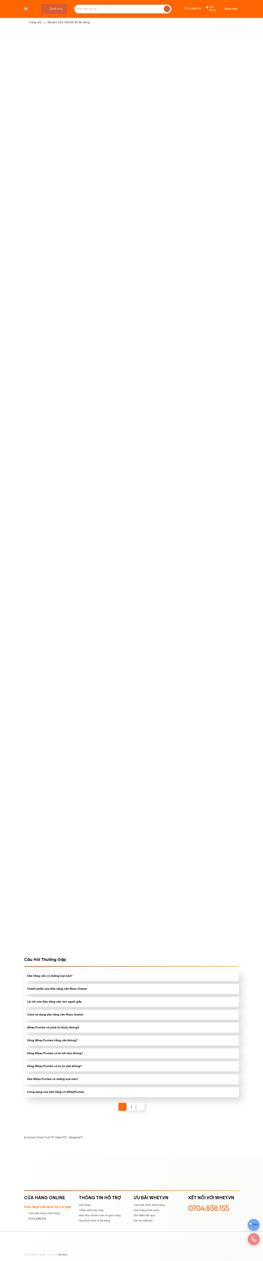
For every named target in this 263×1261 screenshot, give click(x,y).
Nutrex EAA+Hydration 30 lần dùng (217, 446)
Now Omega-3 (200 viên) (217, 526)
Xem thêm (43, 786)
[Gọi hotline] (254, 1239)
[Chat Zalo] (254, 1225)
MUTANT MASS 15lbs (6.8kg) (127, 446)
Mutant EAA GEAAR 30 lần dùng (68, 22)
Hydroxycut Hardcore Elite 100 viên (218, 691)
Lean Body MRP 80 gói (215, 607)
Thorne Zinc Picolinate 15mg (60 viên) (128, 772)
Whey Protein (131, 374)
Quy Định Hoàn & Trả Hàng (94, 1220)
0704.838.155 (37, 1218)
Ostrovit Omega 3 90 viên (175, 607)
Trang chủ (35, 22)
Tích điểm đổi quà (144, 1215)
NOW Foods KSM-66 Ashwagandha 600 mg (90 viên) (88, 773)
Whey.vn (63, 1254)
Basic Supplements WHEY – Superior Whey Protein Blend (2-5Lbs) (175, 773)
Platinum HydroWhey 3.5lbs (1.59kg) (84, 528)
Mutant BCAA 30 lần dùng (131, 526)
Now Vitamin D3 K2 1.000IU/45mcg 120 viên (86, 609)
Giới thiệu (85, 1205)
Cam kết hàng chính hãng (44, 1213)
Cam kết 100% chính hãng (149, 1205)
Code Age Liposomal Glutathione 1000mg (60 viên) (174, 691)
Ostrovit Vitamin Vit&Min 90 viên (174, 528)
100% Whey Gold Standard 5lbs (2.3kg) (85, 691)
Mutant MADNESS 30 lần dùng (130, 609)
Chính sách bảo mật (91, 1210)
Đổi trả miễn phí (143, 1220)
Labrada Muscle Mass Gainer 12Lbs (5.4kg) (85, 446)
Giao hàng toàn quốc (147, 1210)
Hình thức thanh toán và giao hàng (100, 1215)
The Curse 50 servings (172, 444)
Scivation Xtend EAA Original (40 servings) (215, 772)
